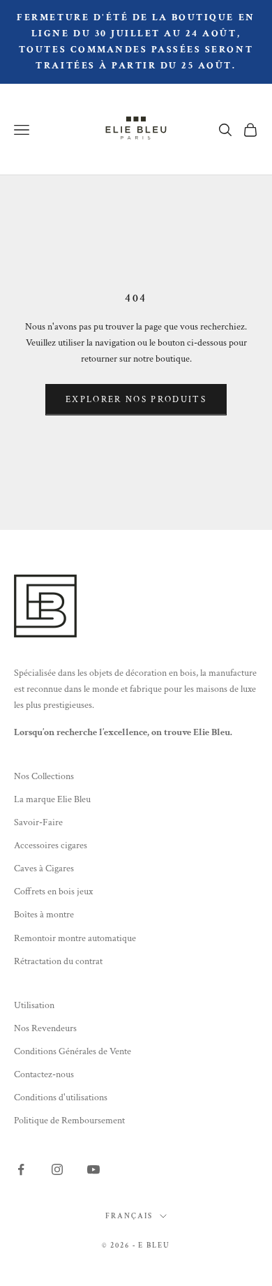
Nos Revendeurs (45, 1028)
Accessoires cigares (50, 845)
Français (129, 1216)
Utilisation (34, 1005)
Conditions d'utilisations (60, 1097)
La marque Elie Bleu (52, 799)
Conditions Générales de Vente (72, 1051)
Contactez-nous (44, 1074)
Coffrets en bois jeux (53, 891)
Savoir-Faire (38, 822)
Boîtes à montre (44, 914)
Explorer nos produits (136, 400)
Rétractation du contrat (58, 961)
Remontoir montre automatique (75, 938)
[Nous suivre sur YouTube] (93, 1169)
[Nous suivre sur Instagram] (57, 1169)
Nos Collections (44, 776)
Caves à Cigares (44, 868)
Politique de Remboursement (69, 1120)
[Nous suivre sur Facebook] (21, 1169)
